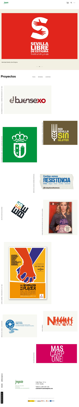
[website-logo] (6, 3)
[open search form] (71, 2)
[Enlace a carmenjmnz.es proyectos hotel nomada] (60, 321)
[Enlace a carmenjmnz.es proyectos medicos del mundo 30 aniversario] (20, 324)
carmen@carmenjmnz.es (44, 388)
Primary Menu (67, 2)
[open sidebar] (73, 2)
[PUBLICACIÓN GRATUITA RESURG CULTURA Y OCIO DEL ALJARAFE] (60, 217)
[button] (36, 66)
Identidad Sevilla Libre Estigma (10, 62)
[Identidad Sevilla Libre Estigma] (39, 36)
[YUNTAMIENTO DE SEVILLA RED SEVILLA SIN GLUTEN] (60, 133)
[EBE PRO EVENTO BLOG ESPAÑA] (20, 210)
